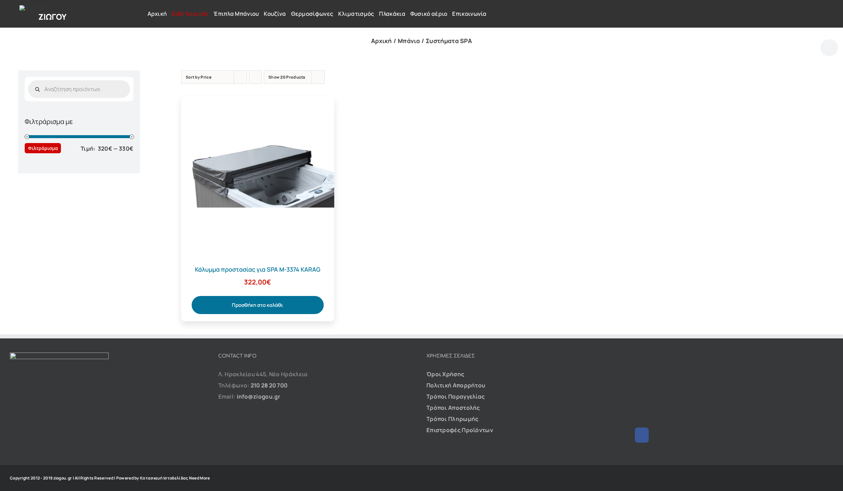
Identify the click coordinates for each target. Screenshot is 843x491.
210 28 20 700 (269, 385)
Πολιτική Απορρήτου (455, 385)
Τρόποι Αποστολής (453, 407)
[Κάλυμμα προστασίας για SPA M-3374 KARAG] (257, 102)
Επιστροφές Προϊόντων (459, 430)
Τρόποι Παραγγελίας (455, 396)
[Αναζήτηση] (743, 10)
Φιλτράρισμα (43, 148)
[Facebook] (642, 435)
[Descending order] (255, 77)
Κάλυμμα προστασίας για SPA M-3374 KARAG (257, 269)
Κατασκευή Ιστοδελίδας (164, 478)
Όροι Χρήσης (445, 374)
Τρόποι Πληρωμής (452, 419)
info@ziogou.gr (258, 396)
